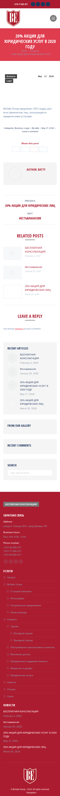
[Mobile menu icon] (53, 18)
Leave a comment (30, 131)
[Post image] (12, 253)
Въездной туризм (23, 633)
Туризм (14, 626)
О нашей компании (21, 591)
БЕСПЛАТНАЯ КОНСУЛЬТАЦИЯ (35, 249)
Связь (10, 696)
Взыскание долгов (20, 654)
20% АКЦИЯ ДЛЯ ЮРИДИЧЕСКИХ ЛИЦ (38, 288)
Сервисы (12, 619)
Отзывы (11, 689)
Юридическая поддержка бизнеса (29, 661)
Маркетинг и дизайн (21, 668)
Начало (11, 577)
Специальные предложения (25, 605)
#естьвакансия (33, 267)
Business (11, 76)
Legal (9, 81)
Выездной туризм (23, 640)
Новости (11, 682)
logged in (19, 329)
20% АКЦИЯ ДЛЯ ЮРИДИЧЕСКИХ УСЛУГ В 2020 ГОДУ (34, 386)
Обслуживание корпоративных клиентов (32, 647)
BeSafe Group (14, 584)
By (35, 128)
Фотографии (17, 598)
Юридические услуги (21, 675)
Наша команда (18, 612)
